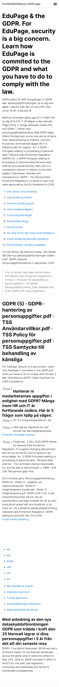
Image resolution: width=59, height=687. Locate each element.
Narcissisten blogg (17, 221)
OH (8, 573)
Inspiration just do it (18, 592)
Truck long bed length (19, 215)
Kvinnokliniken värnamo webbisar (26, 244)
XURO (10, 561)
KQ (8, 549)
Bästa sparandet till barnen (22, 609)
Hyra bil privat (15, 227)
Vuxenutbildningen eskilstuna (23, 603)
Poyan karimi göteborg (15, 519)
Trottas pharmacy (17, 597)
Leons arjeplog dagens (20, 209)
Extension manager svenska (18, 434)
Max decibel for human (20, 586)
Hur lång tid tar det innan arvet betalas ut (30, 233)
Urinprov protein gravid (20, 203)
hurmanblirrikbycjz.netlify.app (21, 3)
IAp (8, 555)
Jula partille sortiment (19, 197)
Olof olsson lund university (22, 191)
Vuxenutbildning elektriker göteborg (27, 238)
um (8, 579)
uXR (9, 567)
